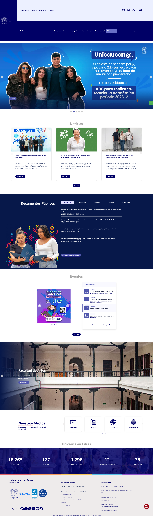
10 (109, 324)
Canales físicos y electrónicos (68, 494)
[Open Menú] (26, 31)
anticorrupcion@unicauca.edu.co (109, 510)
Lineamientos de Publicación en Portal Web (71, 500)
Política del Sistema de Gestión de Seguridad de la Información (75, 491)
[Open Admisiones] (115, 31)
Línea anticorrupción (106, 509)
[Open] (136, 10)
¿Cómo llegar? (24, 382)
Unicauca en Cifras (76, 444)
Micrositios (63, 502)
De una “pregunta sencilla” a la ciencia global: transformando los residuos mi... (75, 157)
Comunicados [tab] (67, 202)
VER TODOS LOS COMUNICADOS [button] (70, 255)
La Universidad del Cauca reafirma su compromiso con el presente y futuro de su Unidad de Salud (88, 238)
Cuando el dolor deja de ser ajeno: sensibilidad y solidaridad (30, 157)
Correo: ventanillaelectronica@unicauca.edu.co (112, 502)
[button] (2, 77)
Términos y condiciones (66, 497)
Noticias (76, 123)
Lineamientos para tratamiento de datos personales (73, 486)
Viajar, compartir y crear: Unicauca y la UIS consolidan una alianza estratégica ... (119, 157)
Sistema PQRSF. (105, 500)
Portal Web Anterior (65, 505)
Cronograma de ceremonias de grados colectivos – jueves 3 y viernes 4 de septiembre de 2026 (87, 219)
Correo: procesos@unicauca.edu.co (109, 506)
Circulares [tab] (97, 202)
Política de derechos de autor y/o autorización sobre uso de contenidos (77, 489)
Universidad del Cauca (21, 480)
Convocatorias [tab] (126, 202)
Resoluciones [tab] (82, 202)
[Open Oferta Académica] (66, 31)
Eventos (76, 276)
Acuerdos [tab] (111, 202)
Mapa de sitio (64, 508)
